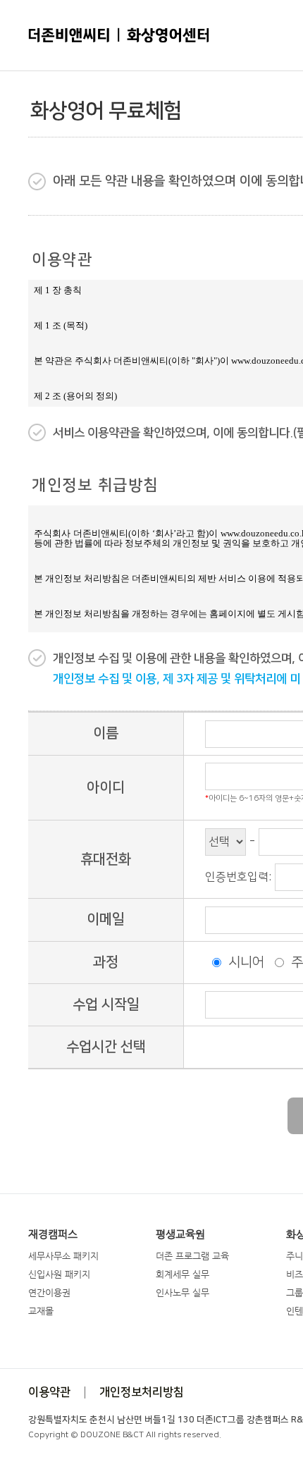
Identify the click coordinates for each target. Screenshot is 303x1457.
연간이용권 (49, 1292)
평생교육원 (180, 1234)
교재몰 (41, 1310)
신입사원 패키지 (59, 1274)
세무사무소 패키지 (63, 1255)
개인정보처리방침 (141, 1392)
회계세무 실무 (182, 1274)
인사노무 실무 (182, 1292)
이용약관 (49, 1392)
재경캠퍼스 (53, 1234)
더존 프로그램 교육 (192, 1255)
